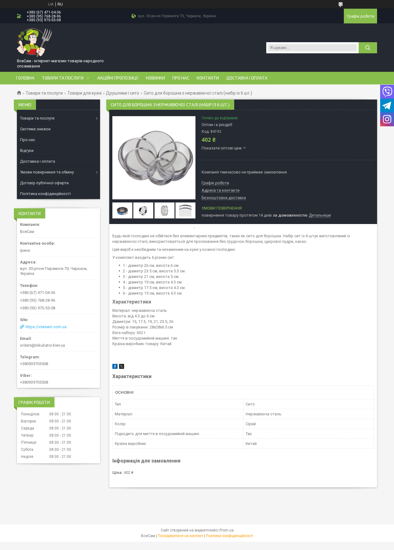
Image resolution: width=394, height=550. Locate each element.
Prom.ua (226, 530)
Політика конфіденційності (45, 193)
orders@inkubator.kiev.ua (42, 345)
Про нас (180, 78)
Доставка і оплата (246, 78)
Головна (25, 78)
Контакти (208, 78)
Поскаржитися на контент (180, 536)
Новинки (155, 78)
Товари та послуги (62, 78)
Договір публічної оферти (44, 183)
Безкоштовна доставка (224, 198)
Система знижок (35, 129)
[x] (121, 367)
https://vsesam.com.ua (46, 326)
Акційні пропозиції (118, 78)
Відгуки (27, 150)
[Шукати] (368, 47)
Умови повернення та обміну (47, 172)
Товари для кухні (84, 93)
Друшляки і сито (122, 93)
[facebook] (115, 367)
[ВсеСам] (35, 41)
